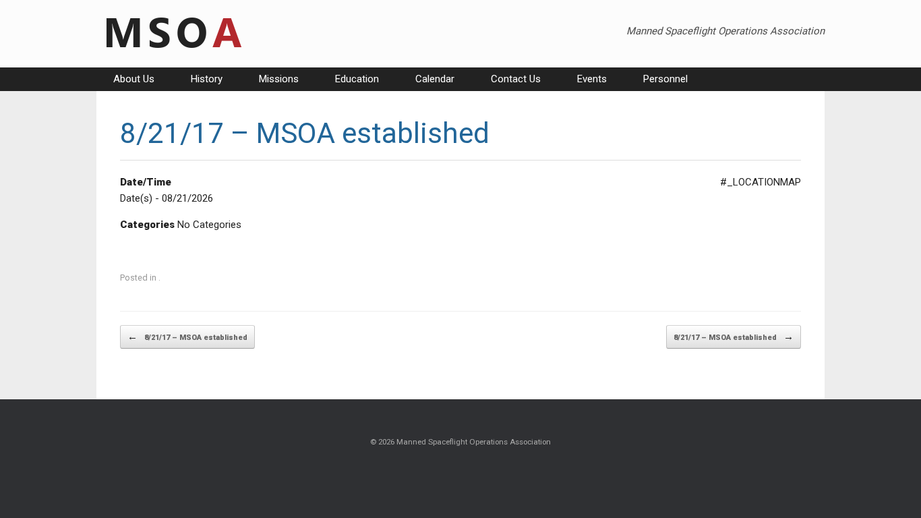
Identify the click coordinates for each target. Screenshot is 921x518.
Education (357, 79)
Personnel (665, 79)
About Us (133, 79)
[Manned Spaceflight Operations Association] (171, 33)
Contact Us (516, 79)
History (206, 79)
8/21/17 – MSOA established (187, 336)
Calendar (434, 79)
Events (592, 79)
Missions (279, 79)
